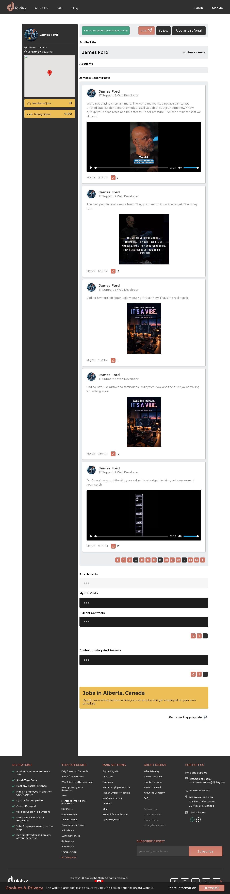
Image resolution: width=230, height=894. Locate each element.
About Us (41, 8)
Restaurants (67, 841)
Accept (211, 887)
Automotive (67, 846)
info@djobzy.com (200, 778)
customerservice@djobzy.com (208, 782)
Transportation (69, 852)
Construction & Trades (72, 825)
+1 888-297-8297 (200, 790)
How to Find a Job (153, 782)
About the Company (154, 793)
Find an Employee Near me (116, 787)
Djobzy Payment (111, 819)
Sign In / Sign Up (111, 771)
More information (182, 888)
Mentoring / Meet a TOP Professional (74, 802)
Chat (105, 809)
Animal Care (67, 830)
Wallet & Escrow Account (115, 814)
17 (148, 560)
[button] (49, 73)
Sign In (198, 8)
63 (190, 560)
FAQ (59, 8)
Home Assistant (69, 814)
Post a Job (108, 776)
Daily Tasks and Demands (74, 771)
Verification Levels (112, 798)
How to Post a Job (153, 776)
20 (166, 560)
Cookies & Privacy (24, 888)
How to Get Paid (152, 787)
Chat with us (197, 812)
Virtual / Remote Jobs (72, 776)
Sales (64, 795)
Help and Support (196, 772)
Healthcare (67, 809)
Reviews (107, 803)
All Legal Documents (155, 825)
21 (172, 560)
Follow (163, 30)
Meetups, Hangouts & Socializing (72, 788)
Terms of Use (151, 809)
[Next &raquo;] (202, 560)
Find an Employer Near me (116, 793)
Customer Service (70, 836)
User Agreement (152, 814)
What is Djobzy (151, 771)
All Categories (68, 857)
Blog (75, 8)
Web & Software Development (77, 782)
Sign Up (217, 8)
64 (196, 560)
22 (178, 560)
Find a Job (108, 782)
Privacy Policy (151, 820)
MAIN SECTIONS (114, 765)
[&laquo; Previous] (117, 560)
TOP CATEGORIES (74, 765)
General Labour (69, 819)
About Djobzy (155, 765)
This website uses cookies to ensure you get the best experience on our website (79, 888)
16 (142, 560)
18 (154, 560)
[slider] (131, 167)
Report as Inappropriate (185, 717)
